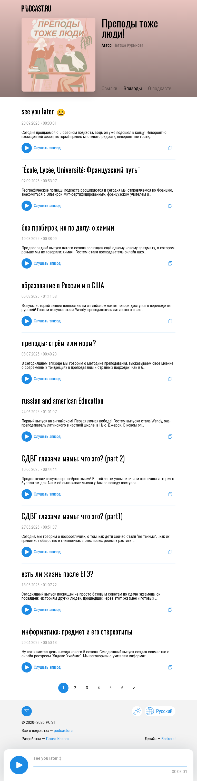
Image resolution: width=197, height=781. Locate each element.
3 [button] (87, 687)
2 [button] (75, 687)
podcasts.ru (63, 730)
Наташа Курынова (128, 45)
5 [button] (111, 687)
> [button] (134, 687)
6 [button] (122, 687)
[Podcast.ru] (98, 8)
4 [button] (99, 687)
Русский (164, 711)
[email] (27, 711)
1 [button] (63, 687)
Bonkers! (168, 738)
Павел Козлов (57, 738)
